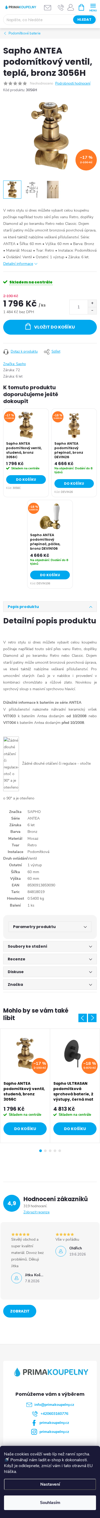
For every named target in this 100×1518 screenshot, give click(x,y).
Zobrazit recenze (36, 1212)
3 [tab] (50, 1150)
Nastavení (50, 1484)
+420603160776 (54, 1413)
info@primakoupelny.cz (54, 1404)
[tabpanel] (25, 1086)
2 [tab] (45, 1150)
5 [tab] (59, 1150)
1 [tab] (40, 1150)
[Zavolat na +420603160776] (61, 7)
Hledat (84, 19)
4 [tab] (55, 1150)
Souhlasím (50, 1503)
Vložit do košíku (54, 327)
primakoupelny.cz (54, 1422)
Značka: (14, 364)
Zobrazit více (20, 1313)
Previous (82, 1018)
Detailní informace (18, 263)
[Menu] (93, 7)
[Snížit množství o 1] (92, 310)
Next (92, 1018)
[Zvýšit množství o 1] (92, 303)
